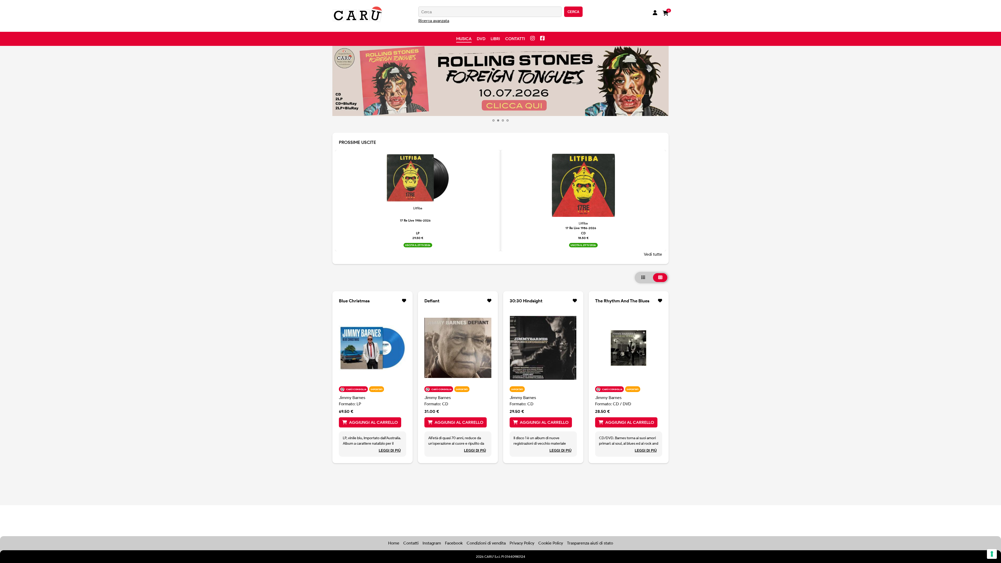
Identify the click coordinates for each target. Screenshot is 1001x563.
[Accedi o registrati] (655, 13)
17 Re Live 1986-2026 (415, 220)
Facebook (454, 543)
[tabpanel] (417, 201)
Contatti (515, 38)
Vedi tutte (653, 254)
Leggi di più (390, 450)
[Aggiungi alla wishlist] (404, 301)
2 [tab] (498, 120)
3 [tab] (503, 120)
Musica (464, 38)
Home (393, 543)
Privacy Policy (522, 543)
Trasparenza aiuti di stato (590, 543)
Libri (495, 38)
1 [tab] (493, 120)
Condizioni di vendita (486, 543)
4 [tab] (507, 120)
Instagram (432, 543)
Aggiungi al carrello (373, 422)
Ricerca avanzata (433, 20)
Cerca (573, 12)
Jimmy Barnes (352, 397)
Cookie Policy (550, 543)
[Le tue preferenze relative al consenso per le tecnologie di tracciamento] (992, 554)
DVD (481, 38)
